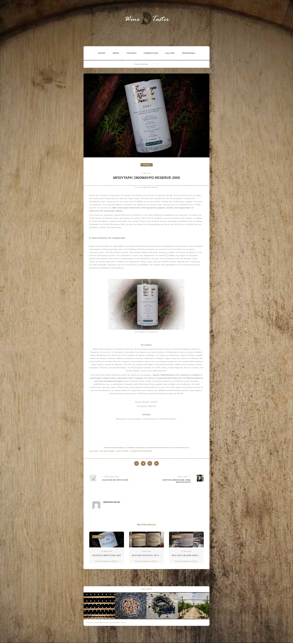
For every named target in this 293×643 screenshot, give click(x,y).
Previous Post (115, 478)
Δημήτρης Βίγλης (110, 561)
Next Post (177, 479)
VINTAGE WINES (107, 451)
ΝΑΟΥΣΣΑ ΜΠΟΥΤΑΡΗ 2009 (106, 555)
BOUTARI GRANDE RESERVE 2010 (188, 555)
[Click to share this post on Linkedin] (156, 463)
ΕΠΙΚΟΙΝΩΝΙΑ (188, 53)
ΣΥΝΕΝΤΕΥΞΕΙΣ (151, 53)
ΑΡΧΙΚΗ (101, 53)
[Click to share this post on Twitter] (143, 463)
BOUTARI (93, 451)
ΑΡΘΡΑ (116, 53)
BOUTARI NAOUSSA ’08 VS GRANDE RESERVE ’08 (148, 555)
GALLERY (170, 53)
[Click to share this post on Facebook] (136, 463)
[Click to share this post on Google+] (149, 463)
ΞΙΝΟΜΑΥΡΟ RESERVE (141, 451)
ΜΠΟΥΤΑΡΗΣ (122, 451)
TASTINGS (131, 53)
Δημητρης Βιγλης (150, 187)
